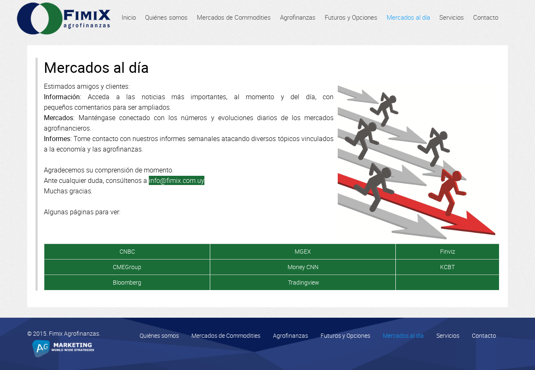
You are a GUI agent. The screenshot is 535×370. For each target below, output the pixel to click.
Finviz (447, 251)
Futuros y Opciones (345, 335)
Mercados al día (403, 335)
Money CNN (303, 267)
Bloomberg (127, 282)
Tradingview (303, 282)
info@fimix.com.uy (176, 180)
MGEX (303, 251)
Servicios (447, 335)
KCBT (447, 267)
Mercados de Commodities (225, 335)
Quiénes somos (159, 335)
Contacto (484, 335)
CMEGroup (127, 267)
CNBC (127, 251)
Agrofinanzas (290, 335)
